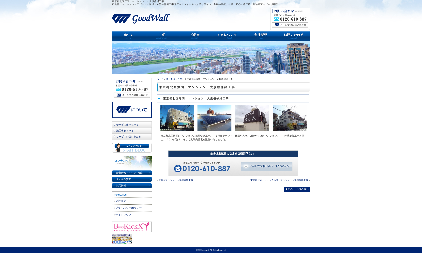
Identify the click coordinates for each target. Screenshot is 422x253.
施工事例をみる (125, 130)
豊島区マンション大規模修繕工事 (175, 180)
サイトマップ (123, 214)
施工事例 (170, 79)
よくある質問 (123, 179)
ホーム (160, 79)
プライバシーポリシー (128, 207)
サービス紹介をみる (127, 124)
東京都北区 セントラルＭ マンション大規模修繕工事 (279, 180)
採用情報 (121, 185)
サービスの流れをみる (128, 136)
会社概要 (120, 200)
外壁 (179, 79)
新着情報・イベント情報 (129, 172)
